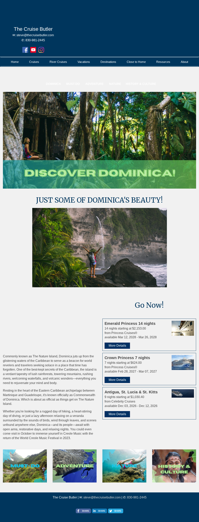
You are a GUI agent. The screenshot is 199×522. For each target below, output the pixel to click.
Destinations (108, 61)
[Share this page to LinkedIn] (99, 511)
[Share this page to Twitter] (115, 511)
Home (15, 61)
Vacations (84, 61)
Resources (163, 61)
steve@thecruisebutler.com (102, 497)
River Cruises (58, 61)
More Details (117, 345)
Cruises (34, 61)
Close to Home (136, 61)
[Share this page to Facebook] (83, 511)
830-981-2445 (137, 497)
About (184, 61)
